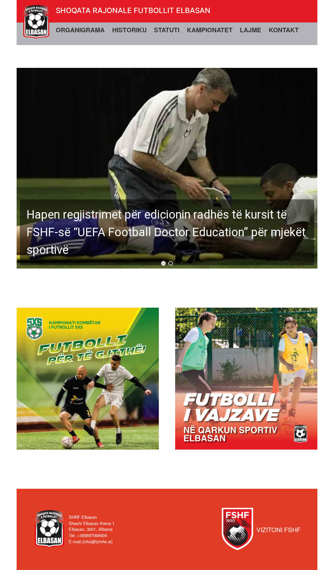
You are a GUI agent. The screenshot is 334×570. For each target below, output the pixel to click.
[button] (167, 168)
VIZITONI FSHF (278, 529)
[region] (167, 168)
